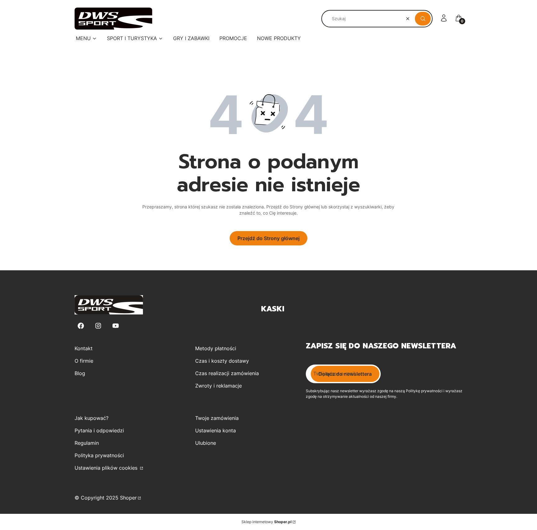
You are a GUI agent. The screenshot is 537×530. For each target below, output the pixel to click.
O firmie (84, 361)
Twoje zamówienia (217, 418)
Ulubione (205, 443)
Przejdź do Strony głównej (268, 238)
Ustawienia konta (215, 430)
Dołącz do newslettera (345, 374)
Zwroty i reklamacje (218, 386)
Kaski (272, 309)
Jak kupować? (91, 418)
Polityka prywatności (99, 455)
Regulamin (87, 443)
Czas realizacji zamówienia (227, 373)
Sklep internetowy (266, 521)
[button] (423, 19)
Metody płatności (215, 348)
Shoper (128, 498)
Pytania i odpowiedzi (99, 430)
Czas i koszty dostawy (222, 361)
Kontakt (84, 348)
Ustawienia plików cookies (107, 468)
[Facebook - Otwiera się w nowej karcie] (81, 325)
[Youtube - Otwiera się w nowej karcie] (115, 325)
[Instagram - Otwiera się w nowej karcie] (98, 325)
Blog (80, 373)
